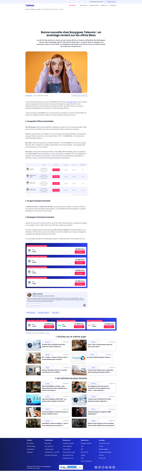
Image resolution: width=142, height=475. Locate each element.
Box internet (30, 443)
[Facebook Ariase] (103, 467)
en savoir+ (47, 332)
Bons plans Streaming (51, 455)
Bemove (48, 466)
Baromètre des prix (68, 455)
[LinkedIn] (84, 305)
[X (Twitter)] (99, 467)
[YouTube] (106, 467)
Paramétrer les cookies (33, 468)
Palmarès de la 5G (68, 458)
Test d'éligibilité (67, 446)
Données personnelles (105, 452)
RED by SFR (84, 452)
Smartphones (30, 449)
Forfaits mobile (31, 446)
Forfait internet (31, 312)
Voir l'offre (56, 169)
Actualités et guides (68, 443)
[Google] (96, 467)
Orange (83, 455)
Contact (101, 446)
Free (82, 446)
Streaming (30, 452)
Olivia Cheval (28, 95)
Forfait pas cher (49, 449)
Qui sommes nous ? (104, 443)
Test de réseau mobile (69, 452)
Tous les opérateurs (86, 461)
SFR (82, 449)
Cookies (101, 455)
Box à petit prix (49, 446)
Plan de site (102, 458)
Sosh (82, 458)
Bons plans (55, 312)
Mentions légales (103, 449)
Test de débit (66, 449)
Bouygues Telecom (71, 102)
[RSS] (113, 467)
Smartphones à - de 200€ (52, 452)
